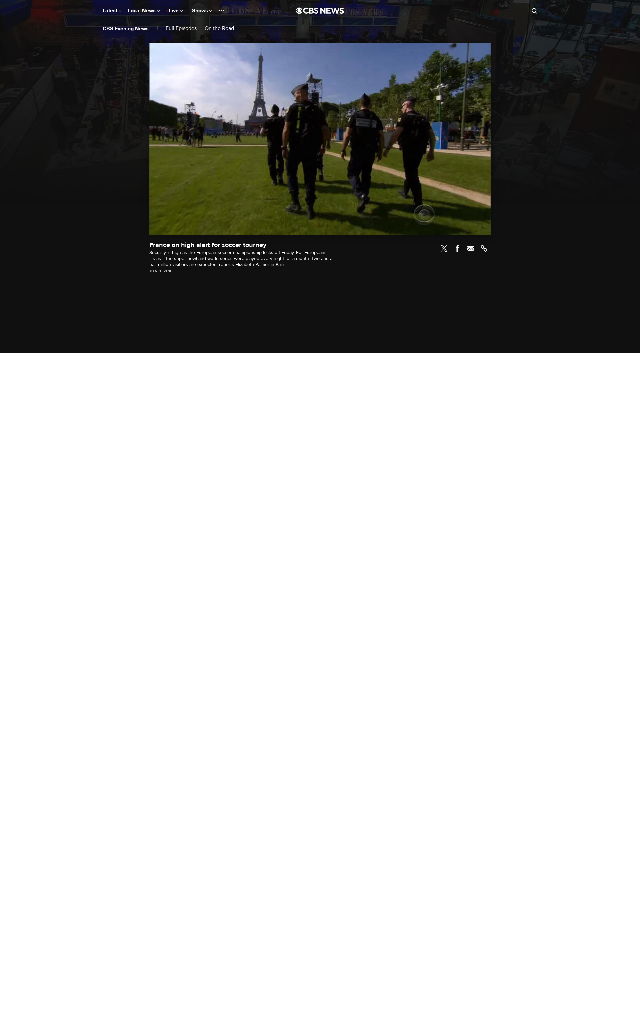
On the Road (219, 28)
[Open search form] (534, 11)
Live (174, 10)
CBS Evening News (126, 28)
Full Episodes (181, 28)
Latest (111, 10)
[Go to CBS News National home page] (320, 10)
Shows (200, 10)
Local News (142, 10)
